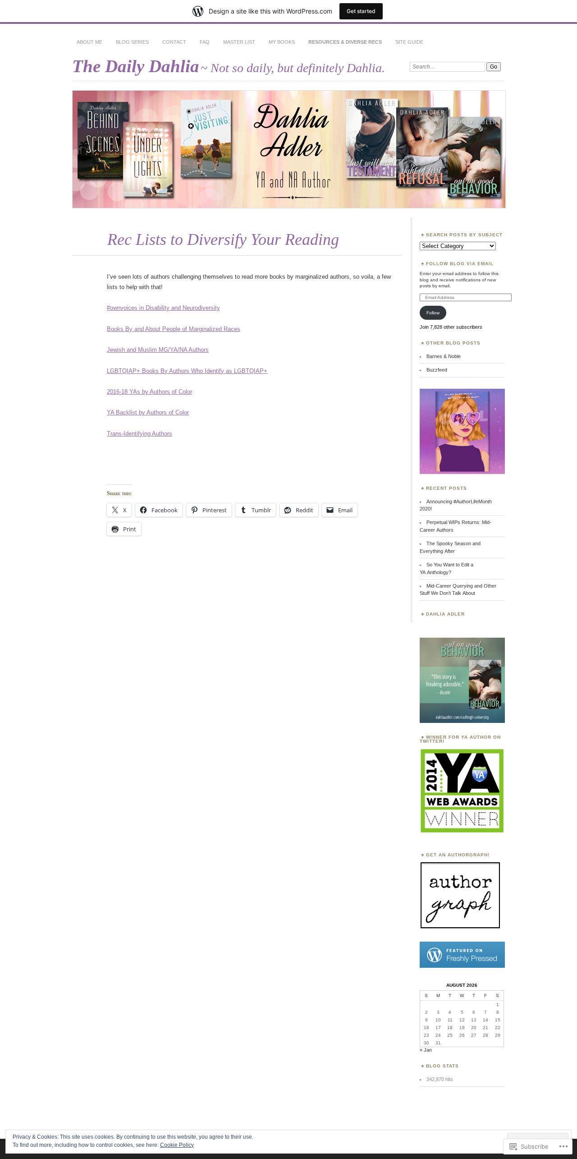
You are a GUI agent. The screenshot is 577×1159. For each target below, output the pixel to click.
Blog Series (132, 42)
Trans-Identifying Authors (139, 433)
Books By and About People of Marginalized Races (173, 329)
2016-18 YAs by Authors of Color (149, 391)
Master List (239, 42)
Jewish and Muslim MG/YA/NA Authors (158, 349)
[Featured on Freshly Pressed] (462, 966)
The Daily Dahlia (135, 66)
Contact (174, 42)
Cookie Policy (177, 1145)
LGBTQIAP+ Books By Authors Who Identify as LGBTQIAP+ (187, 371)
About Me (89, 42)
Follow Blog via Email (460, 263)
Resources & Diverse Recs (345, 42)
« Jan (426, 1050)
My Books (282, 42)
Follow (433, 312)
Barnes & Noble (443, 356)
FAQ (205, 42)
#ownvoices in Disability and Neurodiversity (163, 307)
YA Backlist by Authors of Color (148, 412)
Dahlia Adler (445, 614)
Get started (361, 11)
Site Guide (409, 42)
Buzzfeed (436, 370)
